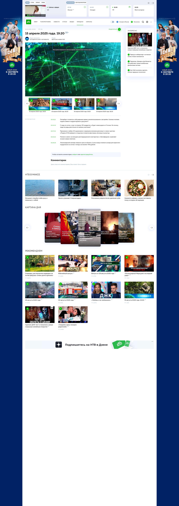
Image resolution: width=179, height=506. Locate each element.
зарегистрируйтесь (87, 154)
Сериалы (89, 21)
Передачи (80, 21)
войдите (74, 154)
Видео (72, 21)
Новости (57, 21)
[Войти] (147, 22)
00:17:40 (53, 131)
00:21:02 (53, 137)
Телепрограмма (45, 21)
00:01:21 (53, 119)
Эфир (35, 21)
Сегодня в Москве (124, 22)
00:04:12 (53, 125)
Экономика (137, 22)
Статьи (64, 21)
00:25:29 (53, 142)
